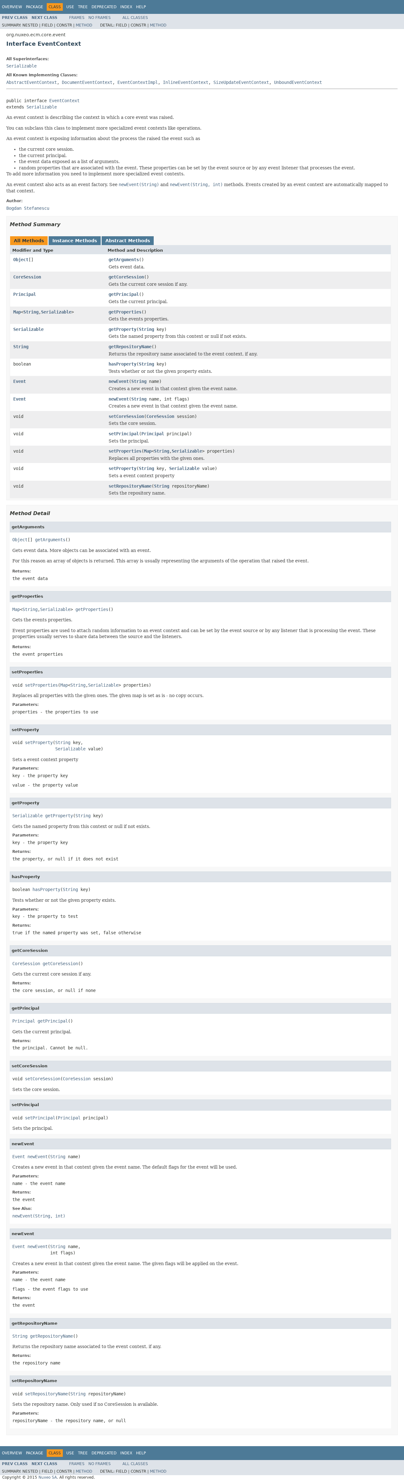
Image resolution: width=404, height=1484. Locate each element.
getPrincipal (124, 294)
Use (70, 7)
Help (141, 7)
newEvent (119, 381)
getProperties (125, 311)
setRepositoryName (130, 486)
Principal (24, 294)
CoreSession (27, 276)
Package (34, 7)
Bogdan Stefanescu (27, 208)
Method (84, 25)
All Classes (135, 17)
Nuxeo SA (48, 1477)
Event (19, 381)
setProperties (125, 451)
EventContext (64, 100)
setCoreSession (126, 416)
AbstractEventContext (31, 82)
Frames (77, 17)
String (31, 311)
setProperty (122, 468)
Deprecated (104, 7)
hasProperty (122, 364)
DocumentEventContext (87, 82)
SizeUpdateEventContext (241, 82)
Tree (83, 7)
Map (17, 311)
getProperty (122, 329)
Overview (12, 7)
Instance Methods (74, 240)
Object (20, 259)
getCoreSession (126, 276)
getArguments (124, 259)
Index (126, 7)
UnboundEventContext (298, 82)
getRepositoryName (130, 346)
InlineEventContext (185, 82)
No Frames (99, 17)
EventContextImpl (137, 82)
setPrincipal (124, 433)
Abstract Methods (127, 240)
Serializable (21, 65)
